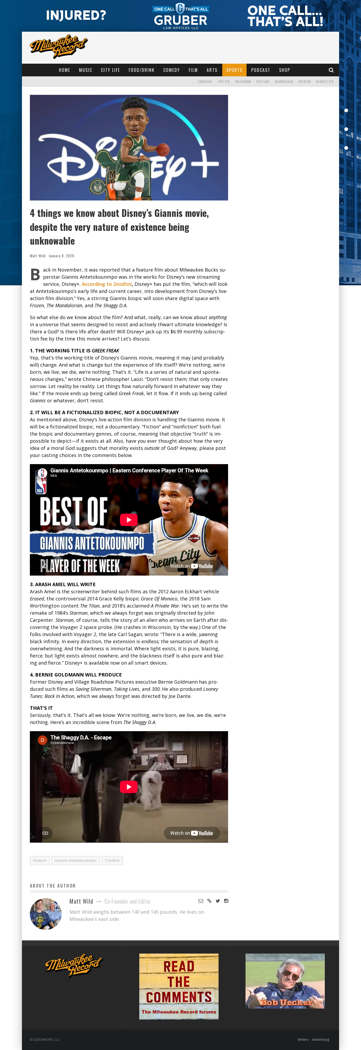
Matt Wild (38, 255)
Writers (303, 1039)
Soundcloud (284, 82)
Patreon (305, 82)
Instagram (243, 82)
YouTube (263, 82)
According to (107, 284)
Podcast (260, 70)
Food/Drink (142, 70)
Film (193, 70)
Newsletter (325, 82)
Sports (234, 70)
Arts (212, 70)
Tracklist (112, 860)
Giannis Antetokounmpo (76, 860)
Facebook (205, 82)
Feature (40, 860)
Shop (284, 70)
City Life (110, 70)
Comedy (171, 70)
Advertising (320, 1039)
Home (64, 70)
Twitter (223, 82)
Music (85, 70)
